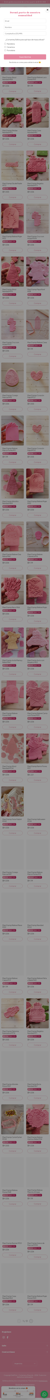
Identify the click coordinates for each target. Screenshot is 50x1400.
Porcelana (11, 50)
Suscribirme (25, 57)
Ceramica (11, 47)
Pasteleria (11, 44)
